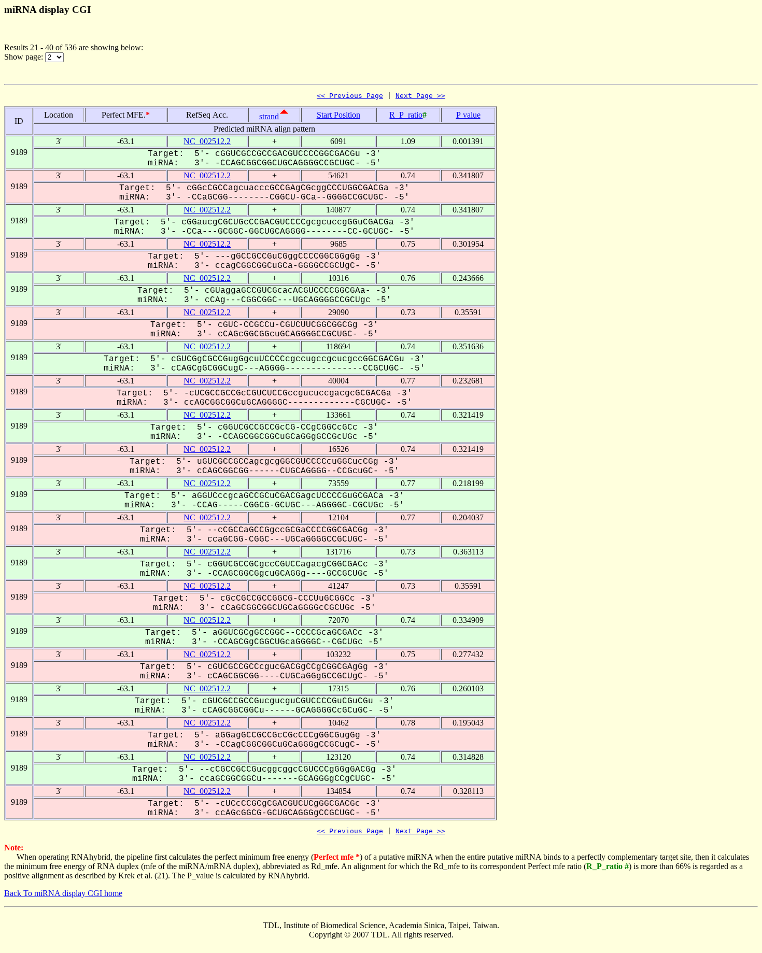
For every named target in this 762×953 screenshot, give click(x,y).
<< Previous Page (350, 95)
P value (468, 114)
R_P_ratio (405, 114)
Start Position (338, 114)
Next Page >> (420, 95)
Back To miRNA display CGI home (63, 893)
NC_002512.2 (207, 141)
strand (269, 116)
